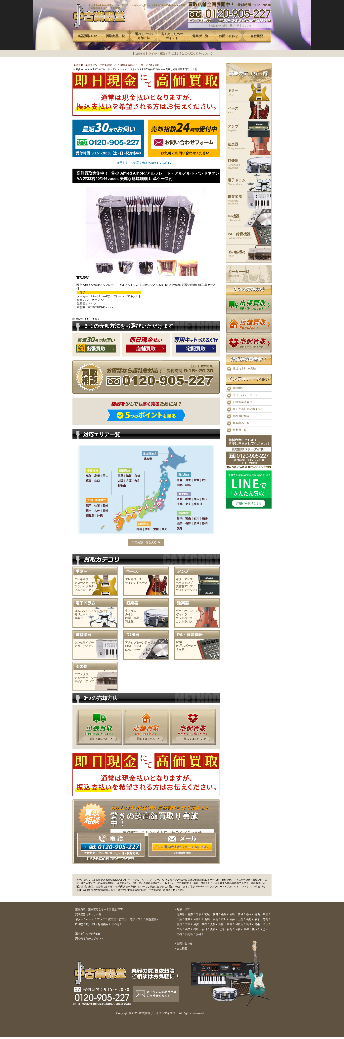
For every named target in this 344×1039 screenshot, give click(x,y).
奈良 (229, 924)
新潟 (207, 919)
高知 (221, 929)
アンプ (233, 128)
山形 (223, 914)
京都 (204, 924)
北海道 (181, 914)
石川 (223, 919)
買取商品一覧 (241, 422)
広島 (179, 929)
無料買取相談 (241, 415)
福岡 (229, 929)
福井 (232, 919)
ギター (233, 92)
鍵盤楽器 (235, 199)
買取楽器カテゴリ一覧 (88, 914)
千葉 (179, 919)
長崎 (246, 929)
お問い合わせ (184, 943)
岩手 (198, 914)
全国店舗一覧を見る (144, 542)
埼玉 (265, 914)
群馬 (257, 914)
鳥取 (248, 924)
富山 (215, 919)
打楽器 (234, 164)
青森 (190, 914)
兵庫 (221, 924)
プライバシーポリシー (247, 395)
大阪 (212, 924)
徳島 (196, 929)
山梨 (240, 919)
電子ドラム (237, 182)
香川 (204, 929)
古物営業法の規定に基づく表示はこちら (229, 25)
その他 (115, 924)
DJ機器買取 (82, 924)
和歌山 (239, 924)
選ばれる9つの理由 (245, 368)
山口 (187, 929)
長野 (248, 919)
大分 (263, 929)
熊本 (254, 929)
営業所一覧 (240, 429)
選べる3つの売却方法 (87, 933)
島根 (257, 924)
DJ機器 (235, 218)
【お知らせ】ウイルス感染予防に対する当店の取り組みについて (172, 53)
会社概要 (238, 388)
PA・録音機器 (240, 236)
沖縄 (198, 934)
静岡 (265, 919)
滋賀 (196, 924)
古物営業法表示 (242, 402)
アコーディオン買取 (149, 65)
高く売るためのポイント (248, 408)
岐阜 (257, 919)
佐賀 (237, 929)
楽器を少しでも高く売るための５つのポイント (146, 162)
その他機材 (237, 254)
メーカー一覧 (238, 274)
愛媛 (212, 929)
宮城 (207, 914)
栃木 (248, 914)
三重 (187, 924)
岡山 (265, 924)
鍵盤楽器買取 (127, 65)
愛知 (179, 924)
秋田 (215, 914)
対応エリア (183, 909)
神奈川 (197, 919)
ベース (233, 110)
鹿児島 (189, 934)
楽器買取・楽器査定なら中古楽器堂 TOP (95, 65)
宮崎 (179, 934)
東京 (187, 919)
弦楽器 (237, 146)
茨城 (240, 914)
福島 (232, 914)
